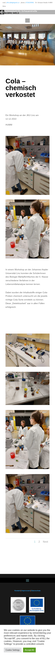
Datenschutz (35, 590)
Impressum (26, 590)
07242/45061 (30, 2)
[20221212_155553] (28, 469)
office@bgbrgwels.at (12, 2)
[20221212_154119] (28, 533)
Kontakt (17, 590)
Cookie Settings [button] (13, 650)
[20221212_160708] (28, 405)
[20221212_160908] (28, 367)
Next (45, 541)
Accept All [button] (29, 650)
